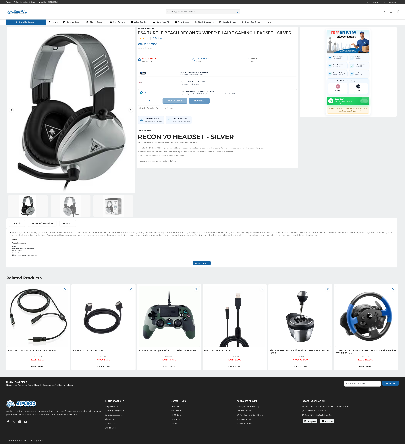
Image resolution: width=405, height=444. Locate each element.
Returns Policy (244, 411)
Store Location (244, 419)
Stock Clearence (206, 22)
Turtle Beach (146, 28)
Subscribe (390, 383)
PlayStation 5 (111, 406)
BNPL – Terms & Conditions (250, 415)
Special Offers (229, 22)
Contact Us (176, 419)
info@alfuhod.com (324, 415)
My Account (176, 411)
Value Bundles (141, 22)
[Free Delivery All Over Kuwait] (348, 41)
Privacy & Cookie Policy (248, 406)
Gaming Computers (114, 411)
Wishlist (175, 423)
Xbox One (110, 419)
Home (55, 22)
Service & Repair (244, 423)
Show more (200, 263)
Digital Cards (111, 428)
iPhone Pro (110, 423)
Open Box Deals (253, 22)
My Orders (176, 415)
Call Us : (49, 2)
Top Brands (183, 22)
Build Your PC (162, 22)
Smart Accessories (114, 415)
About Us (175, 406)
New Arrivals (119, 22)
